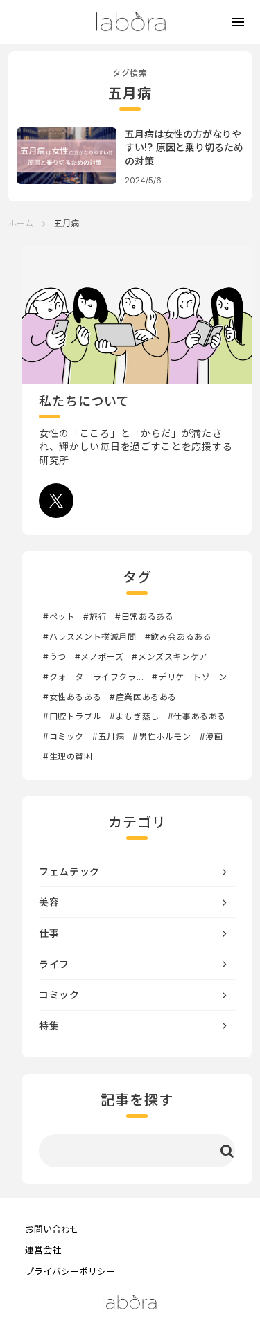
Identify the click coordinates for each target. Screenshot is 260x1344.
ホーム (20, 223)
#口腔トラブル (72, 716)
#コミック (63, 736)
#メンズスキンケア (169, 657)
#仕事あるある (197, 716)
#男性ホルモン (161, 736)
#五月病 (108, 736)
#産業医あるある (143, 697)
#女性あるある (72, 697)
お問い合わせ (52, 1229)
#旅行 (95, 616)
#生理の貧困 (68, 756)
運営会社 (43, 1249)
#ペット (59, 616)
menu (237, 22)
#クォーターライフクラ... (93, 677)
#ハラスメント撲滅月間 (90, 636)
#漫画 (211, 736)
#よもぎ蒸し (134, 716)
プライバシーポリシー (70, 1271)
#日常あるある (144, 616)
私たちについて (84, 401)
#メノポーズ (99, 657)
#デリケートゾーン (189, 677)
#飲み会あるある (178, 636)
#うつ (55, 657)
